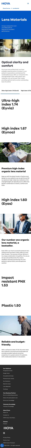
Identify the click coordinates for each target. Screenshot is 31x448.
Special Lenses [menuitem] (7, 384)
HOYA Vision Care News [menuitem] (9, 417)
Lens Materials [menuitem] (7, 386)
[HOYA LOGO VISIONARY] (5, 3)
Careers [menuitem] (5, 423)
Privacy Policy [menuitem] (6, 437)
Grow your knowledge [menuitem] (8, 400)
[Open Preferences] (2, 445)
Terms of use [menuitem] (6, 440)
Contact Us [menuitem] (6, 415)
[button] (15, 433)
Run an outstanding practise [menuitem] (10, 395)
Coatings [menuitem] (5, 389)
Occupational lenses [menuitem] (8, 376)
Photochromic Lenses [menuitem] (8, 378)
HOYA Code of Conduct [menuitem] (9, 443)
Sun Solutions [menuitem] (6, 381)
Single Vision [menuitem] (6, 373)
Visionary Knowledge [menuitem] (8, 406)
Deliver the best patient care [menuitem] (10, 397)
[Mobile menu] (28, 3)
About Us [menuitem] (5, 412)
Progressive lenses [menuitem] (7, 370)
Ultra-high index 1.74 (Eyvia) (10, 90)
